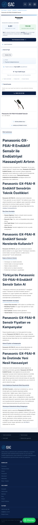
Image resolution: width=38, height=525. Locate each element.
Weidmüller (4, 478)
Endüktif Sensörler (22, 10)
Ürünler (9, 10)
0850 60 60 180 (19, 93)
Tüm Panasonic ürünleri (18, 39)
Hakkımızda (4, 491)
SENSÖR (14, 10)
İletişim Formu (4, 514)
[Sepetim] (30, 4)
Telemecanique (5, 468)
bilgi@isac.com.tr (5, 511)
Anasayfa (3, 489)
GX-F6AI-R (26, 422)
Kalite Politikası (5, 501)
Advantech (4, 476)
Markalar (3, 494)
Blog (2, 496)
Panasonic (4, 466)
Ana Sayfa (4, 10)
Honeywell (4, 473)
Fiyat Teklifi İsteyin (20, 71)
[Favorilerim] (25, 4)
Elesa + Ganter (5, 481)
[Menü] (35, 4)
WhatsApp (30, 520)
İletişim (3, 498)
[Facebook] (21, 521)
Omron (3, 471)
